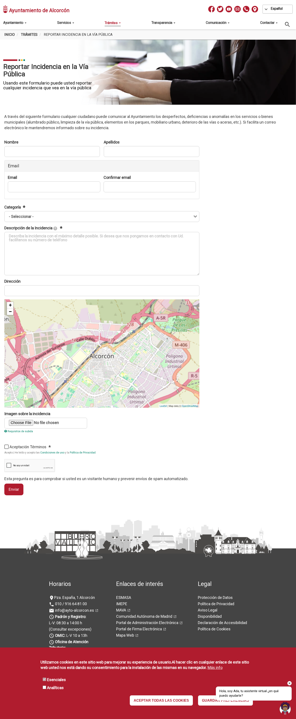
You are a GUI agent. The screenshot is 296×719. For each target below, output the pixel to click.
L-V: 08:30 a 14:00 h (65, 623)
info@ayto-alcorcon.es (74, 610)
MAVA (121, 610)
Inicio (9, 35)
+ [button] (10, 305)
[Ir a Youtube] (229, 9)
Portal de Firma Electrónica (139, 629)
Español (277, 9)
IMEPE (121, 604)
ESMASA (123, 597)
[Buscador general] (287, 24)
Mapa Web (125, 635)
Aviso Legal (207, 610)
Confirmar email (117, 177)
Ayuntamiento (13, 23)
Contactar (267, 23)
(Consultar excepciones (69, 629)
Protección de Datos (215, 597)
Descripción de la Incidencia (30, 228)
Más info (215, 667)
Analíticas (55, 687)
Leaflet (163, 406)
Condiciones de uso (52, 452)
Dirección (12, 281)
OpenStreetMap (190, 406)
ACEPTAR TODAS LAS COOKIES (161, 700)
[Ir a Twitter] (220, 9)
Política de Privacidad (83, 452)
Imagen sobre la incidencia (27, 413)
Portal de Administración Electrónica (147, 622)
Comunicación (216, 23)
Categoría (13, 207)
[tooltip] (55, 228)
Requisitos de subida (20, 431)
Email (12, 177)
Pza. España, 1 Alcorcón (74, 597)
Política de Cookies (214, 629)
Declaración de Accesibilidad (222, 622)
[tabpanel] (148, 72)
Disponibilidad (210, 616)
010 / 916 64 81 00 (70, 604)
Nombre (11, 142)
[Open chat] (285, 708)
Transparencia (162, 23)
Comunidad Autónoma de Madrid (144, 616)
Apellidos (112, 142)
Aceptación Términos (28, 447)
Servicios (64, 23)
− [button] (10, 311)
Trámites (112, 23)
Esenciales (56, 679)
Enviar (14, 489)
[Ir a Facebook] (211, 9)
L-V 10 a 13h (71, 635)
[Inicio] (5, 9)
